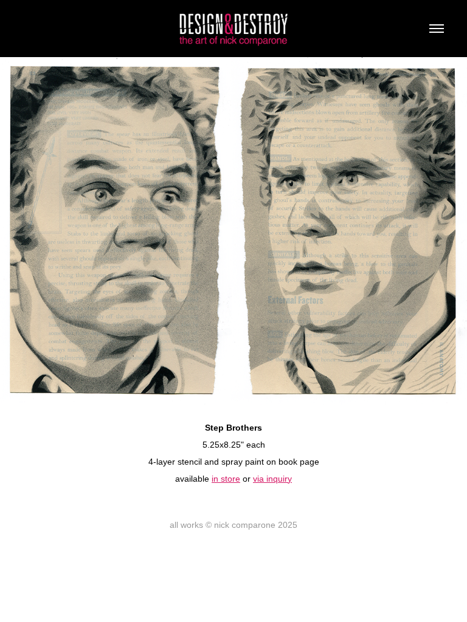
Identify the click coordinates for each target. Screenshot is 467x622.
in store (226, 479)
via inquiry (272, 479)
